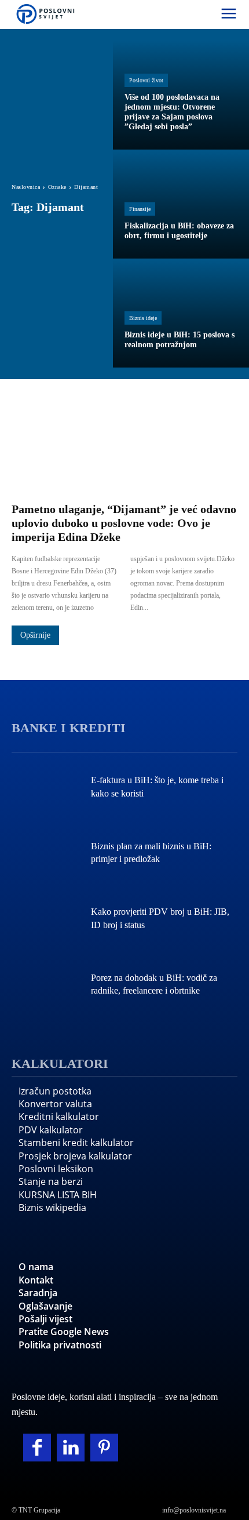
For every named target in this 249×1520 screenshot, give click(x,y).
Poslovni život (146, 80)
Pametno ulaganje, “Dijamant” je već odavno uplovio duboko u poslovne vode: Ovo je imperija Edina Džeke (124, 523)
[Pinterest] (104, 1447)
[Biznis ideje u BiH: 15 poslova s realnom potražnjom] (181, 313)
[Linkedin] (71, 1447)
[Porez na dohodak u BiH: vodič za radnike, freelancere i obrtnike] (45, 986)
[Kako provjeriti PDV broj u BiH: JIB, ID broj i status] (45, 920)
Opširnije (35, 635)
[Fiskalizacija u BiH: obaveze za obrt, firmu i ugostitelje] (181, 204)
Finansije (140, 209)
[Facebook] (37, 1447)
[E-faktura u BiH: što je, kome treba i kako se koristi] (45, 788)
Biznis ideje (143, 318)
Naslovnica (26, 187)
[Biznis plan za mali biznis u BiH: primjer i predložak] (45, 854)
